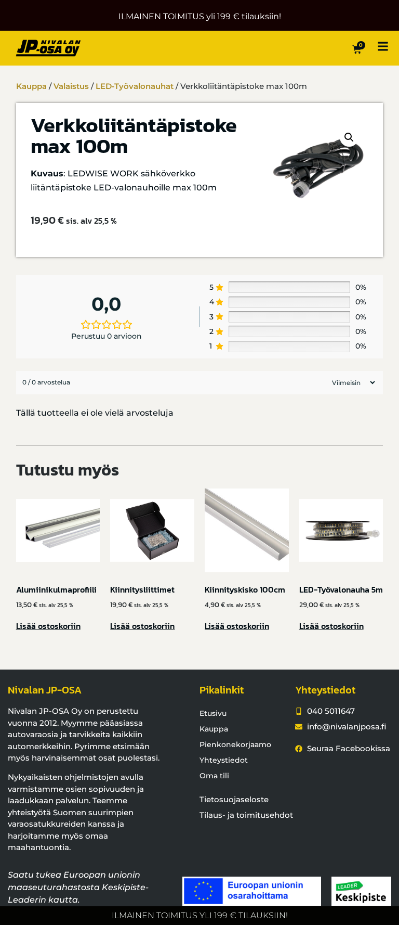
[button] (349, 137)
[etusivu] (48, 48)
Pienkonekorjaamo (235, 744)
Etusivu (213, 713)
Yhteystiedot (224, 760)
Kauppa (31, 86)
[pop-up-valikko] (383, 46)
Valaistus (71, 86)
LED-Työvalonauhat (135, 86)
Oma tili (214, 775)
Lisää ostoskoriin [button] (48, 626)
